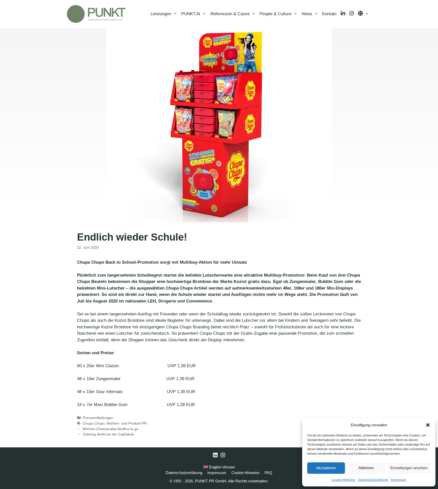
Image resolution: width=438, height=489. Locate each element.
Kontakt (329, 13)
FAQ (268, 472)
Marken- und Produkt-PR (127, 423)
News (307, 13)
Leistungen (161, 13)
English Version (221, 467)
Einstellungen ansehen (409, 468)
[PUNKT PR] (96, 14)
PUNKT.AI (190, 13)
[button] (427, 425)
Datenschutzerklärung (373, 480)
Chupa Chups (94, 423)
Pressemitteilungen (98, 418)
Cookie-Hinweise (343, 480)
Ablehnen (366, 468)
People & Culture (275, 13)
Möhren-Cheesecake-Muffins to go (110, 429)
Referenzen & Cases (230, 13)
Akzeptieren (326, 468)
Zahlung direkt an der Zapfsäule (108, 434)
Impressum (398, 480)
